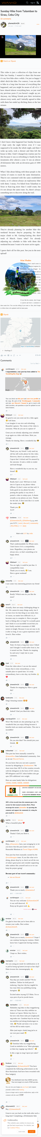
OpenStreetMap (30, 346)
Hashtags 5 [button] (8, 350)
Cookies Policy (15, 1128)
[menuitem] (33, 2)
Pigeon (22, 346)
